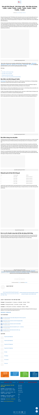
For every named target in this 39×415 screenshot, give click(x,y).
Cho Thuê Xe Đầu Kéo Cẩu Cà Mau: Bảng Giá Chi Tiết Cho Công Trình (14, 317)
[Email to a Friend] (20, 279)
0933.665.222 (3, 312)
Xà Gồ (19, 399)
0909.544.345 (8, 312)
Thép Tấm (20, 390)
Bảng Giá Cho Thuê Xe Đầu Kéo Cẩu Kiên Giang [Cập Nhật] (12, 320)
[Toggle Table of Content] (1, 70)
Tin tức (19, 282)
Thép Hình (20, 385)
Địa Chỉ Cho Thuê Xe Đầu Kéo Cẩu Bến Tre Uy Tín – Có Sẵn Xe (13, 326)
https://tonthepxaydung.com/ (9, 401)
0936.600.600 (34, 63)
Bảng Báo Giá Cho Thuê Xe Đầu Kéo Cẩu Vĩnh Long (11, 329)
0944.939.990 (25, 64)
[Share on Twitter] (18, 279)
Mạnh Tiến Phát (23, 12)
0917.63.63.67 (19, 64)
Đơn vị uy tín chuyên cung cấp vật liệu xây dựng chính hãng (11, 76)
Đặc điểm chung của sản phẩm (7, 73)
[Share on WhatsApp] (15, 279)
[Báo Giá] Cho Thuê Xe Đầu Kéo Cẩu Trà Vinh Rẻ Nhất (12, 323)
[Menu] (1, 2)
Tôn (18, 397)
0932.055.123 (14, 64)
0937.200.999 (31, 64)
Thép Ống (20, 388)
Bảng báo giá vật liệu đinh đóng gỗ (7, 75)
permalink (26, 282)
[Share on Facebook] (17, 279)
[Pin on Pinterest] (22, 279)
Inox (19, 394)
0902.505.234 (3, 64)
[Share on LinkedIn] (24, 279)
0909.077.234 (8, 64)
